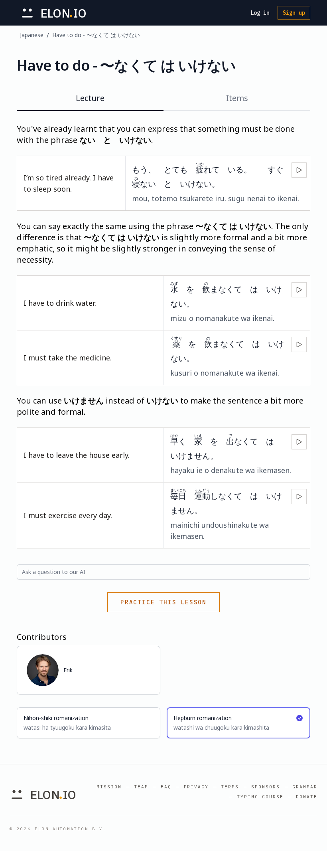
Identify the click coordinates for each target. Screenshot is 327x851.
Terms (230, 787)
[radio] (88, 722)
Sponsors (265, 787)
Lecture (90, 98)
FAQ (166, 787)
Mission (109, 787)
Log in (260, 12)
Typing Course (260, 797)
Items (237, 98)
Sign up (294, 12)
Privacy (196, 787)
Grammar (304, 787)
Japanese (31, 35)
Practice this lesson (163, 602)
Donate (306, 797)
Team (141, 787)
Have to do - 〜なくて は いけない (96, 35)
